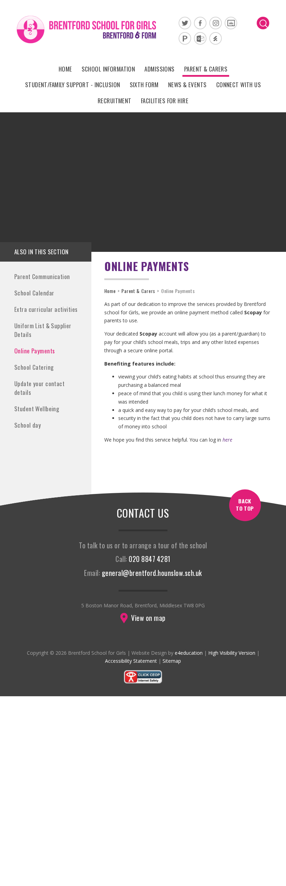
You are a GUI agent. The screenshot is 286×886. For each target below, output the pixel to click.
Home (110, 290)
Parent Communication (42, 276)
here (227, 439)
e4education (189, 653)
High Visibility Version (231, 653)
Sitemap (172, 661)
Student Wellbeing (36, 408)
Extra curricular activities (45, 309)
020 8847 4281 (149, 559)
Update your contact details (39, 388)
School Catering (33, 367)
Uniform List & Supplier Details (43, 330)
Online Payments (34, 350)
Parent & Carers (138, 290)
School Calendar (34, 292)
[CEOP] (143, 682)
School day (27, 425)
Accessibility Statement (131, 661)
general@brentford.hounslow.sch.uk (152, 573)
